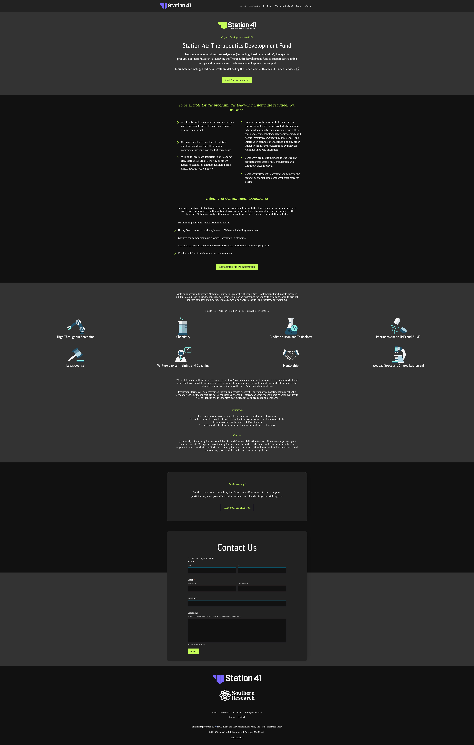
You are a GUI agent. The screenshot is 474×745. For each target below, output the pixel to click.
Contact (309, 6)
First (189, 565)
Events (299, 6)
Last (239, 565)
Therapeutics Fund (284, 6)
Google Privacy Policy (246, 726)
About (243, 6)
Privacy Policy (237, 737)
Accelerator (254, 6)
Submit (193, 651)
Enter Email (192, 583)
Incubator (267, 6)
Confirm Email (243, 583)
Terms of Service (268, 726)
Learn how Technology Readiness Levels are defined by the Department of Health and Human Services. (235, 69)
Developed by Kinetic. (255, 732)
